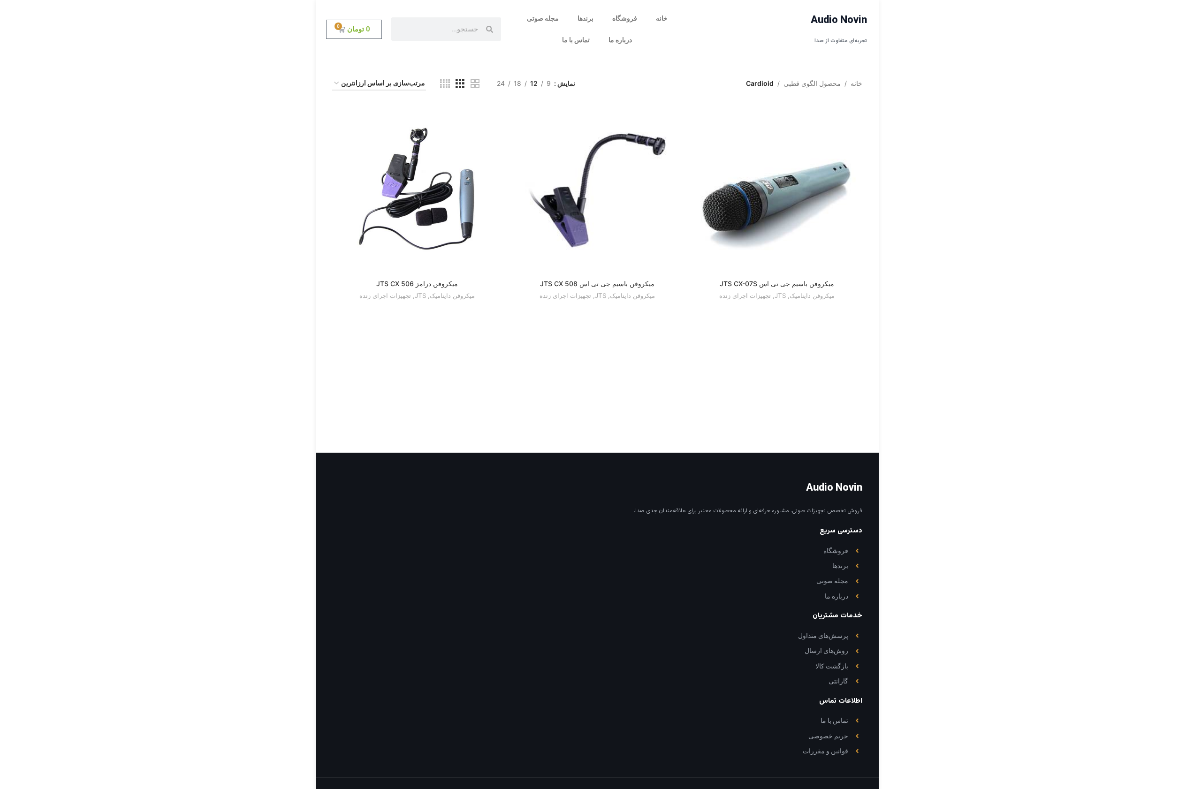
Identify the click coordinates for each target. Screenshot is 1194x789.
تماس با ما (576, 40)
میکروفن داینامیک (812, 295)
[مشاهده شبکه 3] (460, 84)
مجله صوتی (543, 18)
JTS (780, 295)
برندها (585, 18)
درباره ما (620, 40)
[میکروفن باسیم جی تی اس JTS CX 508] (597, 190)
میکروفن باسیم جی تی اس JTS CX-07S (777, 284)
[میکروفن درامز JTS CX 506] (417, 190)
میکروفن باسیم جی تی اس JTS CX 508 (597, 284)
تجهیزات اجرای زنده (745, 295)
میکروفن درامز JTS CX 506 (417, 284)
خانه (662, 18)
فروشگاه (624, 18)
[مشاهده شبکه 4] (445, 84)
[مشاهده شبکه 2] (475, 84)
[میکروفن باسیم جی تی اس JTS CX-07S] (777, 190)
